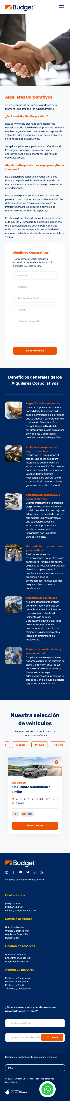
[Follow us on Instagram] (7, 872)
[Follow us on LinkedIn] (36, 872)
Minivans (58, 744)
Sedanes (20, 744)
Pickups (39, 744)
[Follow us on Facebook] (14, 872)
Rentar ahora (35, 826)
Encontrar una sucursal (18, 958)
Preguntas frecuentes (17, 961)
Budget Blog (12, 937)
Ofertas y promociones (17, 930)
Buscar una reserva (15, 954)
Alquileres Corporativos (17, 934)
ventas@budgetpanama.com (20, 910)
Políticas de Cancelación (18, 978)
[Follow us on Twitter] (28, 872)
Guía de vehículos (14, 927)
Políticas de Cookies (15, 985)
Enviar (55, 1037)
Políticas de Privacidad (17, 981)
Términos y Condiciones (18, 988)
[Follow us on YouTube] (21, 872)
